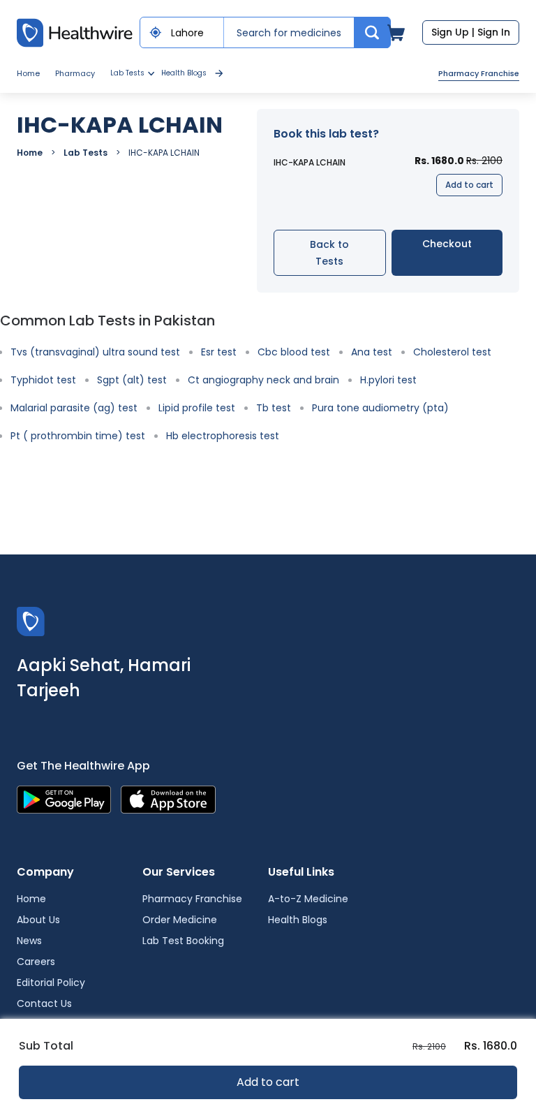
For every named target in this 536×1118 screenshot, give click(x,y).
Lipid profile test (196, 408)
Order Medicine (179, 920)
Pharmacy (75, 73)
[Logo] (31, 620)
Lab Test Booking (183, 941)
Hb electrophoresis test (222, 436)
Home (28, 73)
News (29, 941)
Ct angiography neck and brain (263, 380)
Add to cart (469, 185)
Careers (36, 962)
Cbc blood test (294, 352)
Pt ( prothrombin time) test (77, 436)
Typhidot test (43, 380)
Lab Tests (85, 153)
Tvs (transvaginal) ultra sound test (95, 352)
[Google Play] (64, 798)
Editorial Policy (51, 983)
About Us (38, 920)
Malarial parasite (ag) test (73, 408)
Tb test (273, 408)
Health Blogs (184, 73)
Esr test (219, 352)
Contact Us (44, 1003)
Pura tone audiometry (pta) (380, 408)
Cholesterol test (452, 352)
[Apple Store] (168, 798)
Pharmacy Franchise (478, 73)
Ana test (371, 352)
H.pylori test (388, 380)
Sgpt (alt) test (132, 380)
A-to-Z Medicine (308, 899)
